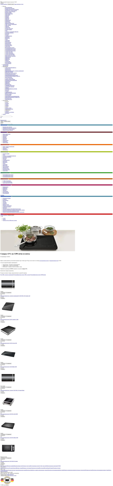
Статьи (4, 468)
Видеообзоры (5, 200)
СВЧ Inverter (7, 27)
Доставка (7, 103)
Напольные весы (8, 45)
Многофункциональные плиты (11, 75)
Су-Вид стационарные (9, 53)
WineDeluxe (7, 21)
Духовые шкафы (8, 29)
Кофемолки (7, 59)
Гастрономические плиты (10, 50)
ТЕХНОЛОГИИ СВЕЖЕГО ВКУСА (12, 76)
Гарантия (5, 203)
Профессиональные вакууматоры (12, 9)
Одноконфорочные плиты (10, 48)
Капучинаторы (8, 62)
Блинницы (7, 37)
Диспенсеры (7, 61)
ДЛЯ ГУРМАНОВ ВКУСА (10, 67)
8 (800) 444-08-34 (3, 4)
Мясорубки (7, 41)
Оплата (6, 102)
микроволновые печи (54, 260)
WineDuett (7, 17)
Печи (6, 30)
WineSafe (7, 16)
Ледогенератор (8, 63)
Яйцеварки (7, 38)
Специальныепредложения (5, 65)
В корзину (2, 298)
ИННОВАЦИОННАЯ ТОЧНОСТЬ (12, 97)
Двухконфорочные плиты (10, 49)
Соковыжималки (8, 35)
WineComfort (7, 14)
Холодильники (8, 42)
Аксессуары (7, 46)
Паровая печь (8, 68)
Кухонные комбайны (9, 32)
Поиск (2, 121)
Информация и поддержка (5, 196)
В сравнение (9, 292)
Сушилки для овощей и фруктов (11, 31)
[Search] (12, 116)
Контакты (7, 113)
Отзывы (51, 468)
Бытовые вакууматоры (9, 8)
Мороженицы (8, 43)
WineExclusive (8, 20)
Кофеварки (7, 58)
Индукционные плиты (9, 47)
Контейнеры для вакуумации (11, 10)
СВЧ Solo (7, 26)
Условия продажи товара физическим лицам (12, 208)
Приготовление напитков (10, 56)
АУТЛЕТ (7, 105)
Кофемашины (8, 57)
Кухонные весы (8, 44)
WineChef (7, 15)
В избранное (3, 292)
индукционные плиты (44, 260)
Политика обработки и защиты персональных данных (14, 209)
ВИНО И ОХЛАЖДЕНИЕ (10, 93)
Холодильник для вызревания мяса (12, 96)
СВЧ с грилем (8, 25)
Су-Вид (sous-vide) (9, 51)
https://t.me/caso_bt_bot (18, 4)
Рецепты (5, 471)
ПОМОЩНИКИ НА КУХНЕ (11, 88)
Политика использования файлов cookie (11, 210)
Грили (6, 39)
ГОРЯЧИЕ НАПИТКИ (9, 85)
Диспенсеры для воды (9, 86)
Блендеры (7, 33)
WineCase (7, 19)
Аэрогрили (7, 40)
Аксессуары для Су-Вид (10, 54)
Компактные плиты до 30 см (11, 72)
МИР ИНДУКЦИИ (9, 71)
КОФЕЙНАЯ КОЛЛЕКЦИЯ (11, 80)
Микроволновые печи (9, 23)
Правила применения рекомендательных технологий (13, 212)
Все (1, 274)
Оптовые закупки (88, 470)
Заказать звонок (11, 4)
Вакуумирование (8, 7)
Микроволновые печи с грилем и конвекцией (14, 70)
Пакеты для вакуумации (10, 79)
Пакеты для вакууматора (10, 11)
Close (2, 122)
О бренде (7, 111)
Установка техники (7, 198)
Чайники (7, 60)
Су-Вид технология (9, 78)
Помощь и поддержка (9, 112)
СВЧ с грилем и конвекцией (11, 24)
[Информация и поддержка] (11, 196)
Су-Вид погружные (9, 52)
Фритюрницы (8, 69)
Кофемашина (7, 81)
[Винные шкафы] (7, 132)
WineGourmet (7, 22)
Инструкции (41, 468)
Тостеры (7, 34)
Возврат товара (8, 107)
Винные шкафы (8, 12)
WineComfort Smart (9, 13)
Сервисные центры (9, 108)
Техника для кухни (9, 28)
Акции (6, 104)
